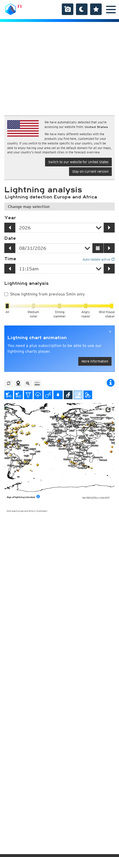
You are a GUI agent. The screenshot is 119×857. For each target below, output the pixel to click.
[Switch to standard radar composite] (18, 395)
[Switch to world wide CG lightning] (78, 395)
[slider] (7, 306)
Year (10, 217)
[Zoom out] (27, 383)
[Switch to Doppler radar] (28, 395)
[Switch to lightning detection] (68, 395)
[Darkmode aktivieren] (82, 9)
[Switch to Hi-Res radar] (8, 395)
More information (94, 361)
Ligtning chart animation (37, 337)
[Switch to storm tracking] (48, 395)
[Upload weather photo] (67, 9)
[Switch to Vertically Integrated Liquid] (58, 395)
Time (10, 258)
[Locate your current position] (18, 383)
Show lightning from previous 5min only (47, 294)
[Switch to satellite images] (87, 395)
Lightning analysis (26, 283)
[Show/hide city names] (37, 383)
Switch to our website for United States (78, 162)
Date (10, 238)
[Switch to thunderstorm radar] (38, 395)
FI (20, 6)
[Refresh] (8, 383)
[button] (108, 410)
